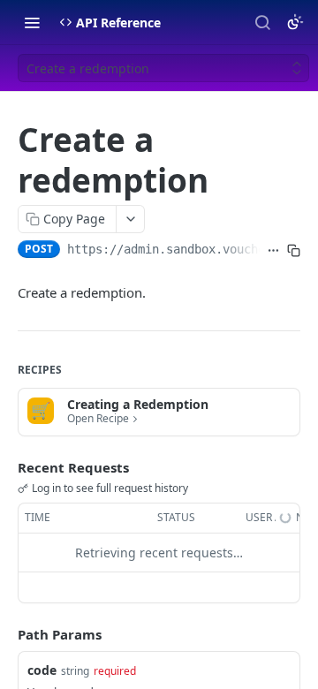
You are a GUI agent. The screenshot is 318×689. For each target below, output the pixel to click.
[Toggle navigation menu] (32, 22)
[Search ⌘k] (262, 22)
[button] (159, 412)
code (42, 670)
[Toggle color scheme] (295, 22)
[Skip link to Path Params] (5, 634)
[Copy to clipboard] (293, 250)
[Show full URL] (273, 250)
